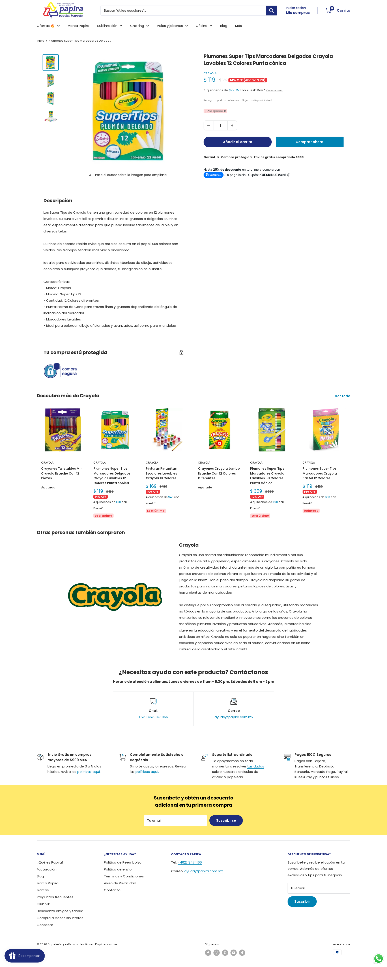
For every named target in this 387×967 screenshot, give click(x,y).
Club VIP (43, 904)
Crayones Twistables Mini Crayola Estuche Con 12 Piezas (62, 473)
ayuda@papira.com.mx (234, 717)
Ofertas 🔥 (46, 25)
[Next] (350, 464)
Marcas (43, 890)
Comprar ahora (309, 142)
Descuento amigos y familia (60, 911)
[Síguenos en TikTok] (242, 953)
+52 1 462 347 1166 (153, 717)
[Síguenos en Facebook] (208, 953)
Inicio (40, 41)
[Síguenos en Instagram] (216, 953)
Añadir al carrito (237, 142)
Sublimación (107, 25)
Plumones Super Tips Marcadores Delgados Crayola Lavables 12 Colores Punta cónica (112, 475)
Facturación (46, 869)
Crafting (137, 25)
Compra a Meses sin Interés (60, 917)
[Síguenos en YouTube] (233, 953)
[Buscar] (271, 10)
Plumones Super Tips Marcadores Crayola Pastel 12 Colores (320, 473)
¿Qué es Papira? (50, 862)
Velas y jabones (170, 25)
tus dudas (255, 766)
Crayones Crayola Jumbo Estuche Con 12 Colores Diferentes (219, 473)
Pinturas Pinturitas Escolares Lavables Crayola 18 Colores (161, 473)
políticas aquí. (89, 771)
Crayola (210, 73)
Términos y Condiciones (124, 876)
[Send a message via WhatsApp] (378, 958)
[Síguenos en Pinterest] (225, 953)
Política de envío (118, 869)
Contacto (45, 924)
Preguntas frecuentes (55, 897)
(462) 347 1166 (190, 862)
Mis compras (298, 12)
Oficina (201, 25)
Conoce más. (274, 90)
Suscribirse (226, 820)
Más (238, 25)
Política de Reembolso (123, 862)
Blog (223, 25)
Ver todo (343, 396)
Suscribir (302, 901)
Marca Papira (78, 25)
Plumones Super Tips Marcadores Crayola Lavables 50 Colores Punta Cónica (267, 475)
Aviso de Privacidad (120, 883)
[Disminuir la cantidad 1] (208, 125)
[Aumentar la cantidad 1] (232, 125)
